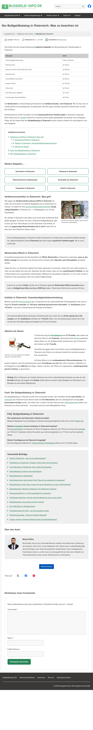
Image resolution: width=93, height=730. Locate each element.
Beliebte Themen (51, 15)
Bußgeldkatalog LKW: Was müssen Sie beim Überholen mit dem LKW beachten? (40, 485)
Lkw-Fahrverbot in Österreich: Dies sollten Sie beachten (30, 467)
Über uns (51, 677)
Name (10, 638)
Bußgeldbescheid (71, 403)
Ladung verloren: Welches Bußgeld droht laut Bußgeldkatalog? (33, 520)
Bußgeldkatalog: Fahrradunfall (21, 476)
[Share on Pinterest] (34, 576)
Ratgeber (77, 15)
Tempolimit (18, 426)
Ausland (23, 118)
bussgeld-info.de (10, 34)
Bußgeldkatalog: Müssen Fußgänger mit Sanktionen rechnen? (33, 489)
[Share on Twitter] (18, 576)
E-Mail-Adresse (14, 649)
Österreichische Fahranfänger (43, 443)
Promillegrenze (57, 335)
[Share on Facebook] (26, 576)
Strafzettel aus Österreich (68, 180)
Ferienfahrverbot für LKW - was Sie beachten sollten (29, 511)
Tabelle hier (79, 421)
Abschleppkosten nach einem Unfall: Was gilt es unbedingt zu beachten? (37, 480)
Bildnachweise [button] (46, 567)
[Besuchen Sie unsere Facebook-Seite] (89, 6)
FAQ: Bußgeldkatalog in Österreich (23, 154)
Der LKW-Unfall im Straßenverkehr (22, 506)
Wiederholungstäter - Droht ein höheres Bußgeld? (28, 515)
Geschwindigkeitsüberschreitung (38, 207)
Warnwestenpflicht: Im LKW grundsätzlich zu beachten (30, 493)
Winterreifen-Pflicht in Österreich (27, 140)
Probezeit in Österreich (68, 172)
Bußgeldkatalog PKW (11, 15)
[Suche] (83, 6)
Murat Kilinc (63, 40)
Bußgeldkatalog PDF (10, 677)
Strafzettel (8, 400)
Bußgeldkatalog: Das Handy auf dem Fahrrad (27, 502)
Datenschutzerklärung (27, 677)
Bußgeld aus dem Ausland (25, 34)
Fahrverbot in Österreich (25, 172)
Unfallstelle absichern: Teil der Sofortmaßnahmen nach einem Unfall (35, 498)
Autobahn (81, 429)
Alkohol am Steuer (22, 147)
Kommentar (13, 610)
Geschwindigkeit (25, 302)
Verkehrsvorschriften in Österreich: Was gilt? (27, 137)
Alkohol (77, 338)
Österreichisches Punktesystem (25, 180)
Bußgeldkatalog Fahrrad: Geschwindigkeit (26, 472)
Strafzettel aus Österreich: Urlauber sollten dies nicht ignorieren (34, 463)
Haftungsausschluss (64, 677)
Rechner (66, 15)
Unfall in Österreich (67, 188)
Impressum (41, 677)
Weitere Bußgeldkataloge (32, 15)
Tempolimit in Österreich (25, 188)
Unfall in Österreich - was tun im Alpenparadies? (28, 458)
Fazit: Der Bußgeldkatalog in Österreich (25, 151)
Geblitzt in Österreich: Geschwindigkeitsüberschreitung (36, 143)
